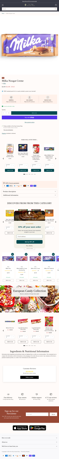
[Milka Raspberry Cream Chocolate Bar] (21, 258)
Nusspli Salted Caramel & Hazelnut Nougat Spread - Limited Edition (36, 157)
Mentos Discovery (10, 327)
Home (3, 13)
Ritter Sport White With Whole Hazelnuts (10, 220)
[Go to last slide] (3, 158)
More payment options (29, 122)
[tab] (24, 345)
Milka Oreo (8, 268)
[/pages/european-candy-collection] (29, 298)
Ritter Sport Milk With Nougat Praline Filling (23, 154)
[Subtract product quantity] (3, 113)
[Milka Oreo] (8, 258)
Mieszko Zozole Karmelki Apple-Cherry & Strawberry (49, 329)
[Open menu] (2, 5)
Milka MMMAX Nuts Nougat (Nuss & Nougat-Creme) (49, 157)
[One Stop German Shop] (29, 5)
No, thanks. (29, 245)
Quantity (4, 109)
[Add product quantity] (8, 113)
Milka (4, 83)
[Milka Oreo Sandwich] (49, 258)
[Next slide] (55, 158)
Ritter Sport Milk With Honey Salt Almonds (49, 220)
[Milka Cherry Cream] (35, 258)
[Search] (55, 9)
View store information (8, 129)
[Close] (43, 212)
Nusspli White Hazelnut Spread (10, 156)
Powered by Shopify (25, 451)
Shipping (4, 133)
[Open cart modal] (55, 5)
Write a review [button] (29, 377)
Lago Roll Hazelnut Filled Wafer (36, 328)
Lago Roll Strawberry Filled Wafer (23, 328)
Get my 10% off (29, 242)
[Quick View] (12, 254)
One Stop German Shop (15, 451)
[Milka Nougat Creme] (29, 45)
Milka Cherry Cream (35, 268)
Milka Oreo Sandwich (49, 268)
